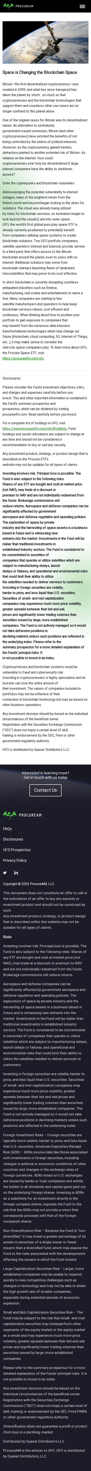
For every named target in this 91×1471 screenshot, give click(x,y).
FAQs (7, 829)
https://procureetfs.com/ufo (23, 358)
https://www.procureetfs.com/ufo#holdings (35, 428)
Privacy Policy (15, 860)
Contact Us (45, 790)
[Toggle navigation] (82, 6)
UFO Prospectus (17, 850)
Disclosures (13, 839)
